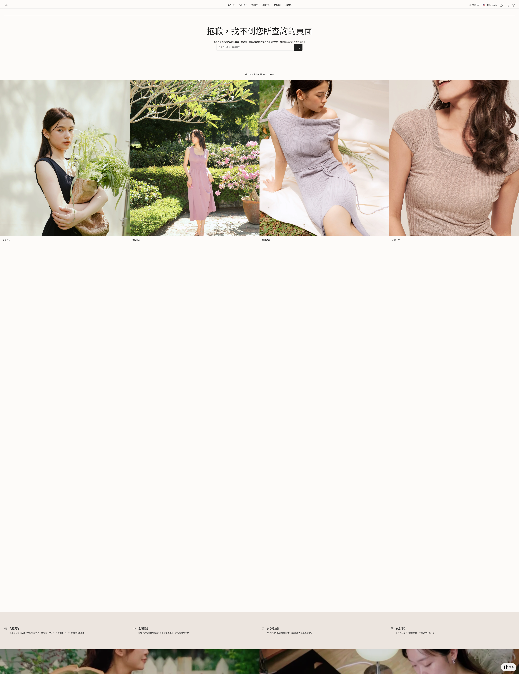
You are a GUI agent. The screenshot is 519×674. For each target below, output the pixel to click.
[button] (243, 5)
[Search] (298, 47)
